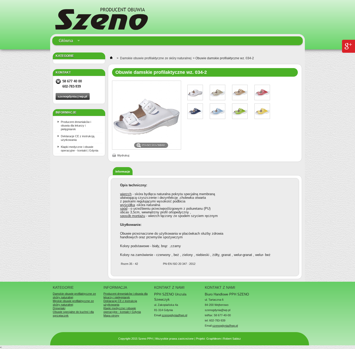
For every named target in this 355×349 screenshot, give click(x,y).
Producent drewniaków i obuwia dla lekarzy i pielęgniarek (76, 125)
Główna (63, 41)
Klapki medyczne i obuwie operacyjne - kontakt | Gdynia (79, 148)
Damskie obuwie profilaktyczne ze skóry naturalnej (156, 58)
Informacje (66, 112)
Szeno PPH (145, 338)
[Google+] (348, 49)
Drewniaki (59, 308)
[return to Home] (111, 58)
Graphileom (213, 338)
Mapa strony (111, 315)
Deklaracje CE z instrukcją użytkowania (77, 138)
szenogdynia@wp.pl (72, 96)
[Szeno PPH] (100, 19)
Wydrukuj (123, 155)
